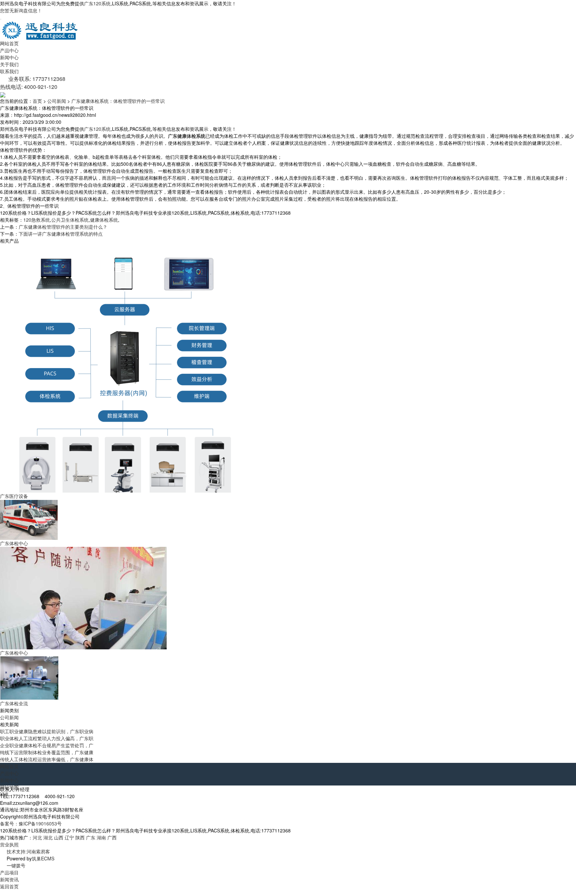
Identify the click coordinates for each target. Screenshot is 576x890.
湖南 (101, 837)
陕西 (80, 837)
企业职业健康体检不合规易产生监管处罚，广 (46, 745)
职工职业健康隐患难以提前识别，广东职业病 (46, 731)
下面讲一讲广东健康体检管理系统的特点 (61, 233)
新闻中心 (9, 57)
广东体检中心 (14, 543)
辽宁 (69, 837)
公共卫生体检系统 (70, 219)
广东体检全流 (14, 703)
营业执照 (9, 844)
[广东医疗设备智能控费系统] (125, 367)
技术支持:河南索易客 (28, 851)
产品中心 (9, 50)
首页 (37, 101)
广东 (90, 837)
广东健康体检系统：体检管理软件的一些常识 (118, 101)
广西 (112, 837)
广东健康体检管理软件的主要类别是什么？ (63, 226)
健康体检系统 (104, 219)
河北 (37, 837)
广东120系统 (97, 3)
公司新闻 (56, 101)
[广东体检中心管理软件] (29, 519)
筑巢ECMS (43, 858)
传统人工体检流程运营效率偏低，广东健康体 (46, 759)
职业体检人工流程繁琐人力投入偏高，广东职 (46, 738)
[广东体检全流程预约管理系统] (29, 677)
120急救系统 (36, 219)
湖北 (48, 837)
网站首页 (9, 43)
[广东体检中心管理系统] (84, 597)
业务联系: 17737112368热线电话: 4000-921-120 (32, 83)
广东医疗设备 (14, 496)
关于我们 (9, 64)
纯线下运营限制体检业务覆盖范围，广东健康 (46, 752)
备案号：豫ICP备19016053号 (31, 823)
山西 (58, 837)
